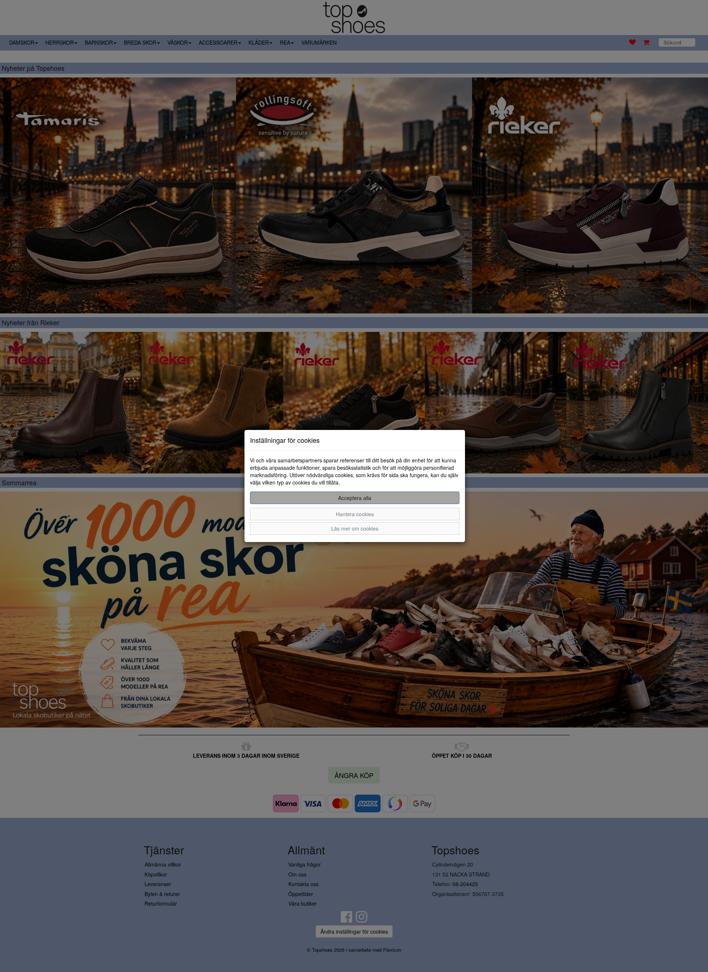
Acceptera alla (354, 497)
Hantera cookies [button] (355, 514)
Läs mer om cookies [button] (354, 528)
